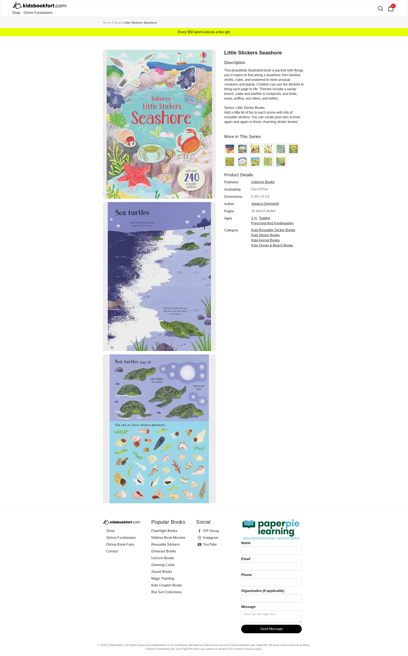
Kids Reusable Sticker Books (273, 230)
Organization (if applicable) (262, 591)
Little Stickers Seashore (140, 22)
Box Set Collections (166, 592)
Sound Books (161, 571)
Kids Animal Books (265, 240)
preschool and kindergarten (272, 223)
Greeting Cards (163, 565)
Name (246, 543)
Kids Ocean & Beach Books (272, 245)
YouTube (210, 544)
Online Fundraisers (38, 12)
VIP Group (211, 531)
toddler (264, 218)
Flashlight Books (164, 531)
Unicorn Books (162, 558)
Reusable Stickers (165, 544)
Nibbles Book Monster (168, 537)
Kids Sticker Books (265, 235)
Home (107, 22)
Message (248, 607)
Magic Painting (162, 578)
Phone (246, 575)
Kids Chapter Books (166, 585)
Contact (112, 551)
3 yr (254, 218)
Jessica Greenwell (265, 203)
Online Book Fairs (120, 544)
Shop (16, 12)
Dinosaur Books (163, 551)
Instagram (210, 537)
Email (245, 559)
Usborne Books (263, 182)
